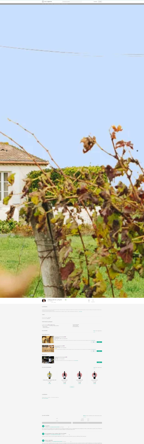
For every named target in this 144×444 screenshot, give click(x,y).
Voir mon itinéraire (45, 398)
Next (137, 150)
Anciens (87, 415)
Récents (84, 415)
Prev (6, 150)
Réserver (99, 362)
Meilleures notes (92, 415)
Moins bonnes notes (98, 415)
